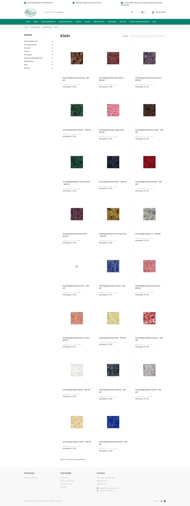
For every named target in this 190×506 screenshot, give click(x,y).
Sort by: (125, 36)
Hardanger (28, 55)
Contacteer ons (66, 484)
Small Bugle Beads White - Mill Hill (76, 390)
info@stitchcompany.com (109, 488)
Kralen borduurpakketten (33, 58)
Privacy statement (67, 481)
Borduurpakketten (30, 41)
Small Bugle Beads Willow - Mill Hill (77, 130)
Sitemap (63, 487)
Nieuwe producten (31, 478)
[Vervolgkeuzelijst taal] (143, 12)
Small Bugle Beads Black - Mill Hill (112, 182)
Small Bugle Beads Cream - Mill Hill (77, 442)
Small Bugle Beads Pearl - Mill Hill (112, 338)
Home (28, 35)
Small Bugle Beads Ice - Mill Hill (147, 234)
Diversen (27, 48)
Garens (26, 51)
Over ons (63, 478)
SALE (25, 65)
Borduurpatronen (30, 45)
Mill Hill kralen (29, 61)
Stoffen (27, 68)
